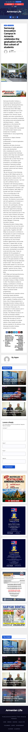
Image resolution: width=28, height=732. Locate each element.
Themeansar (14, 718)
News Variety (10, 392)
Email (4, 450)
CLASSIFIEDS (17, 728)
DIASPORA (15, 722)
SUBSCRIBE (9, 4)
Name (4, 443)
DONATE (19, 4)
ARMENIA (9, 722)
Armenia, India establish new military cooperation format (13, 411)
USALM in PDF (21, 722)
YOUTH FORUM (10, 25)
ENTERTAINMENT (20, 725)
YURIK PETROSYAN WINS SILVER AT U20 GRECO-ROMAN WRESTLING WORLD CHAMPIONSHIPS (13, 397)
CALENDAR (10, 728)
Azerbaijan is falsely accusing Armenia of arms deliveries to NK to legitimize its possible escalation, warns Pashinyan (9, 341)
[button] (15, 17)
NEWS (5, 25)
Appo (12, 50)
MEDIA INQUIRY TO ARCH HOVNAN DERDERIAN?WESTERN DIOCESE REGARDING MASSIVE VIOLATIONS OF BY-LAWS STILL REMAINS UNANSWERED (19, 343)
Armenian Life (14, 11)
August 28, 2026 (9, 652)
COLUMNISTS (7, 725)
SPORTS (15, 392)
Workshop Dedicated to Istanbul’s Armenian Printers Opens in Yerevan (12, 381)
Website (4, 458)
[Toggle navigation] (13, 17)
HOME (4, 722)
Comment (5, 428)
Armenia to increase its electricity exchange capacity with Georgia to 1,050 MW (13, 698)
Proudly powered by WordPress (9, 716)
